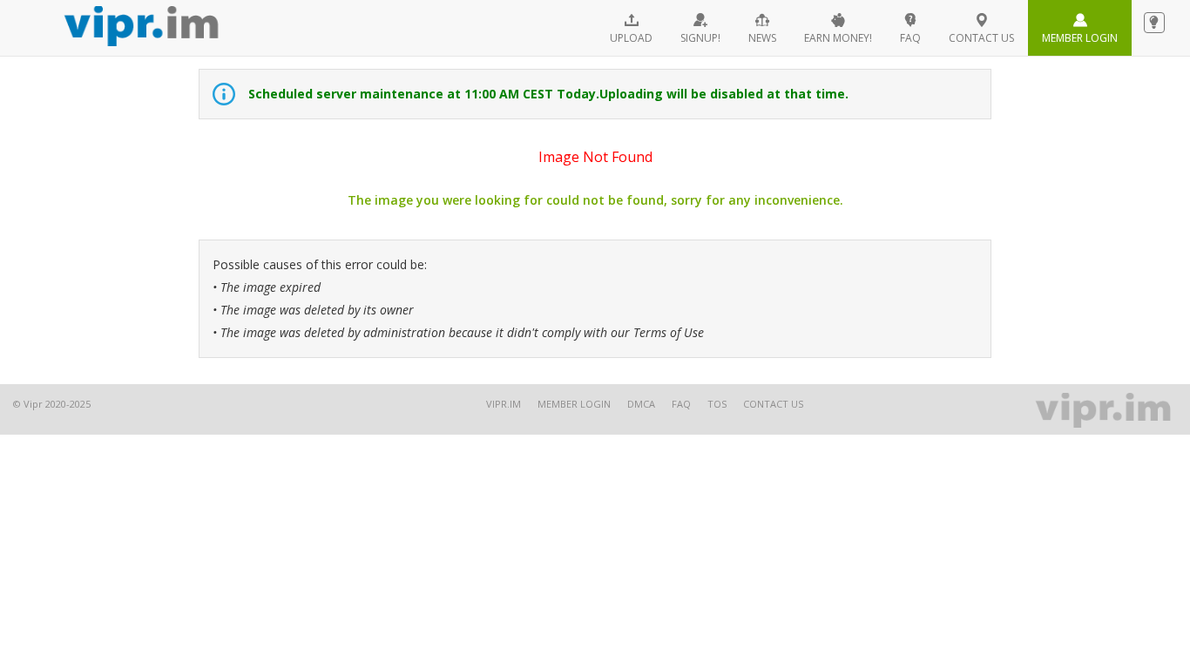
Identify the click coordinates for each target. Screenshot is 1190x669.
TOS (717, 403)
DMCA (641, 403)
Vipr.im (503, 403)
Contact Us (773, 403)
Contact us (981, 37)
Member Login (1080, 37)
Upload (631, 37)
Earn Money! (838, 37)
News (762, 37)
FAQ (910, 37)
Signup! (700, 37)
